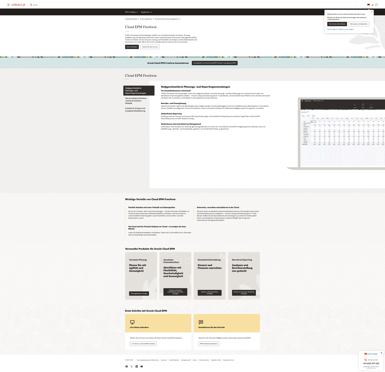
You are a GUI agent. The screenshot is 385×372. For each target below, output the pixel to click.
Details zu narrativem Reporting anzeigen (244, 292)
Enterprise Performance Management (166, 19)
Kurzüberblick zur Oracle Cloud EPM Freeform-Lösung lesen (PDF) (214, 63)
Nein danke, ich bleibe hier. (359, 24)
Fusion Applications (146, 19)
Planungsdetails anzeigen (139, 293)
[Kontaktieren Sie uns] (376, 5)
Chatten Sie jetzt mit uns (150, 47)
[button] (8, 5)
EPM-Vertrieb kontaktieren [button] (208, 344)
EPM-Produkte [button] (130, 12)
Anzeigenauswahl (186, 360)
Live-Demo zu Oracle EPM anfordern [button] (143, 344)
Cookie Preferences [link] (174, 360)
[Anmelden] (372, 5)
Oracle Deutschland (131, 19)
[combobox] (192, 4)
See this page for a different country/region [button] (340, 29)
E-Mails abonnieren (204, 360)
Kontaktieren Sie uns (228, 360)
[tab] (139, 91)
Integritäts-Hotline (216, 360)
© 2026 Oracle (129, 360)
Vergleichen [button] (145, 12)
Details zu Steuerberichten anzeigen (209, 292)
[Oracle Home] (18, 5)
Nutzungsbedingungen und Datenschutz (148, 360)
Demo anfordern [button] (132, 47)
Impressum (164, 360)
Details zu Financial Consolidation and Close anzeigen (175, 291)
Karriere (195, 360)
